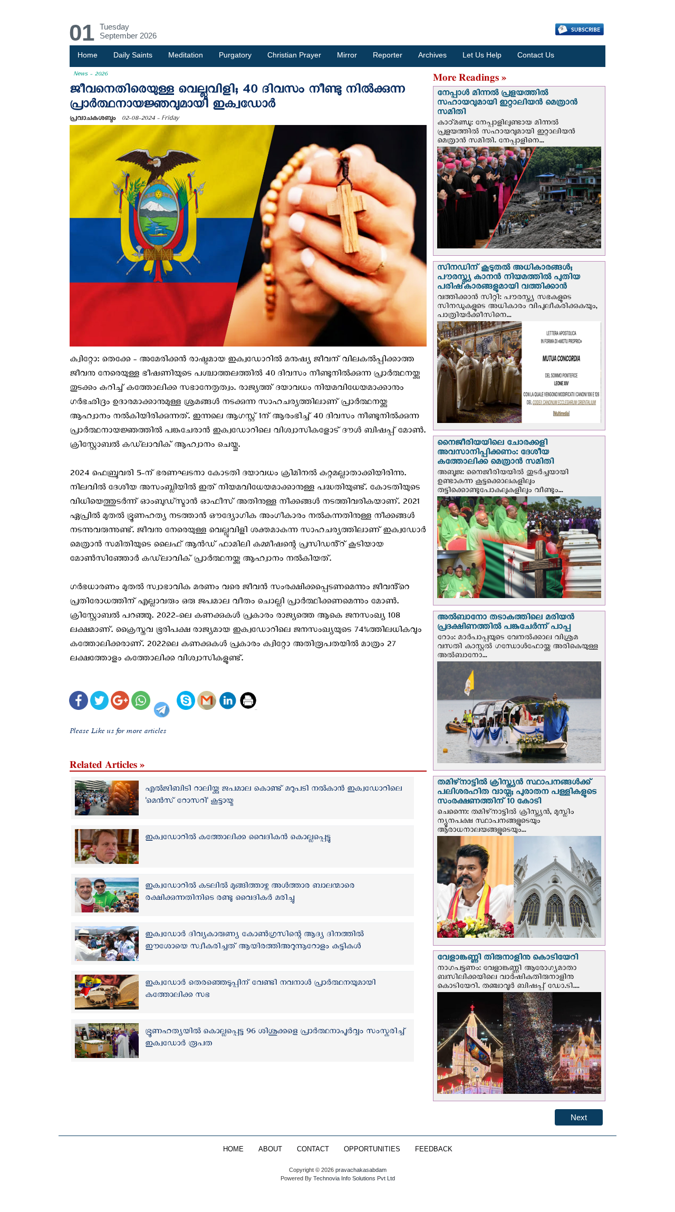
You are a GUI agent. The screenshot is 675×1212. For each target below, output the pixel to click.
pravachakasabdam (361, 1170)
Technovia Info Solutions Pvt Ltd (353, 1178)
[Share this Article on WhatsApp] (140, 702)
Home (88, 55)
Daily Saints (132, 55)
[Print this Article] (248, 702)
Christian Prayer (294, 55)
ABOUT (270, 1149)
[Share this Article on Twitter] (99, 702)
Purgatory (235, 55)
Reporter (387, 55)
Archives (432, 55)
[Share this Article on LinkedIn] (227, 702)
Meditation (185, 55)
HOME (233, 1149)
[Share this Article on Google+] (120, 702)
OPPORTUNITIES (372, 1149)
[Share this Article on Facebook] (78, 702)
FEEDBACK (433, 1149)
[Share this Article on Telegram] (163, 702)
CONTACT (313, 1149)
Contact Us (535, 55)
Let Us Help (482, 55)
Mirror (347, 55)
